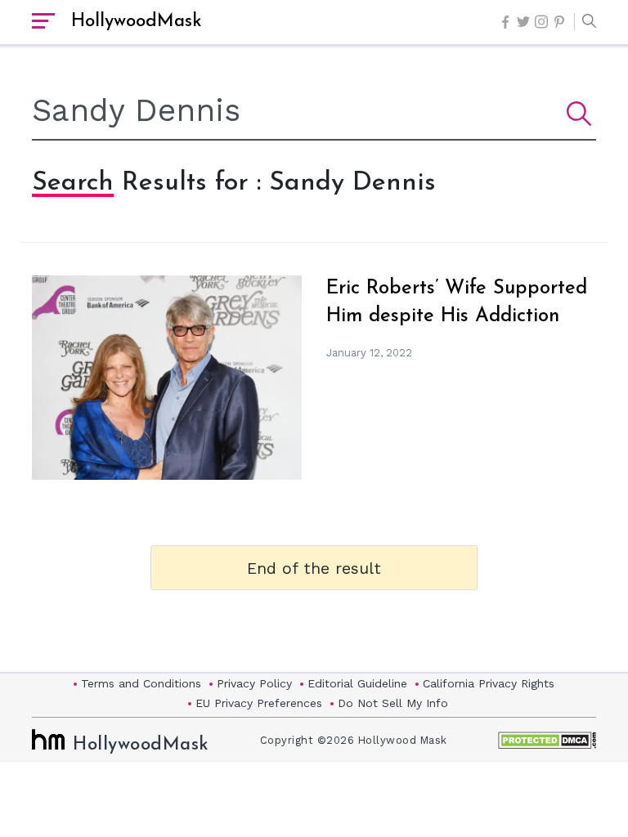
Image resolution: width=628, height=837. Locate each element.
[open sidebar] (43, 22)
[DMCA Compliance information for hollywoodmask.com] (547, 740)
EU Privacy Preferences (258, 702)
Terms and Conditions (141, 683)
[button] (585, 22)
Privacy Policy (254, 683)
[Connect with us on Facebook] (505, 22)
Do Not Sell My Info (393, 702)
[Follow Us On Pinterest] (559, 22)
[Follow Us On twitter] (523, 22)
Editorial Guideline (357, 683)
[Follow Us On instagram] (541, 22)
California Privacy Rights (488, 683)
